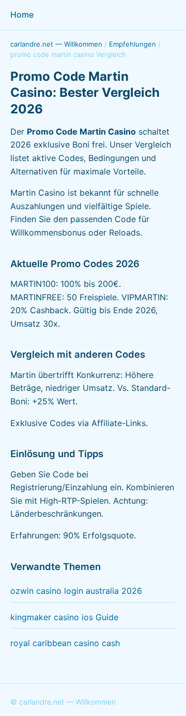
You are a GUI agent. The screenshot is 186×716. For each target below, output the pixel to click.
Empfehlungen (132, 44)
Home (22, 14)
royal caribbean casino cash (65, 643)
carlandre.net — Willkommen (56, 44)
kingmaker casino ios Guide (64, 617)
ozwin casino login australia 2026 (76, 591)
